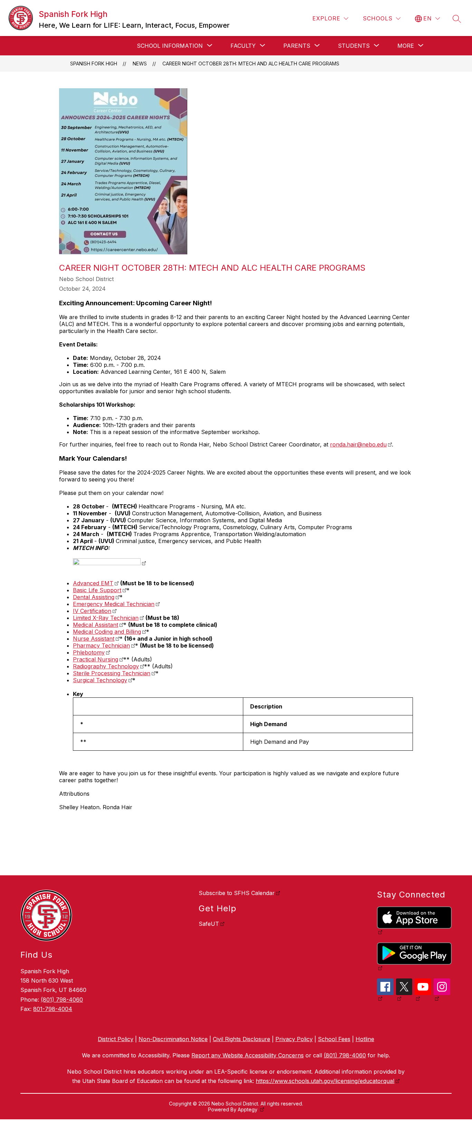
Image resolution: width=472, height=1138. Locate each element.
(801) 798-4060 (62, 999)
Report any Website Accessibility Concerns (247, 1055)
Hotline (365, 1039)
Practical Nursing (95, 659)
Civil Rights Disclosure (241, 1039)
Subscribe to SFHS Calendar (237, 892)
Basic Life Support (97, 590)
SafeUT (209, 923)
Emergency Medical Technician (113, 603)
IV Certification (92, 610)
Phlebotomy (89, 652)
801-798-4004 (52, 1008)
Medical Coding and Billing (107, 631)
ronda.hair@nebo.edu (358, 444)
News (140, 63)
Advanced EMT (93, 583)
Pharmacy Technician (101, 645)
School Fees (334, 1039)
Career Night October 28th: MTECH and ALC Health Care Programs (250, 63)
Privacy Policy (294, 1039)
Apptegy (248, 1109)
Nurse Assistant (93, 638)
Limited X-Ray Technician (106, 617)
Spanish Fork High (93, 63)
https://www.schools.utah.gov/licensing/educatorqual (325, 1080)
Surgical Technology (100, 680)
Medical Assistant (95, 624)
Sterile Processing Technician (111, 673)
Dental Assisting (93, 597)
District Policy (115, 1039)
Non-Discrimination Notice (173, 1039)
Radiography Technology (106, 666)
